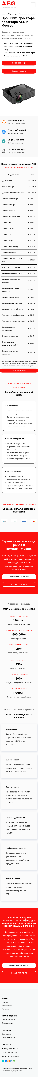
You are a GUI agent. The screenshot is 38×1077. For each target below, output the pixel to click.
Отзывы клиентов (8, 1037)
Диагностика (7, 181)
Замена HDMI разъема (11, 217)
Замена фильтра (8, 205)
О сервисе (5, 1002)
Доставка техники (8, 1020)
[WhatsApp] (14, 1061)
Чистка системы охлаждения (13, 321)
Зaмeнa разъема (8, 211)
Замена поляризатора (10, 246)
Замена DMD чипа (9, 223)
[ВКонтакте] (6, 1061)
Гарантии (5, 1009)
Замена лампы (8, 229)
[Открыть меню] (33, 4)
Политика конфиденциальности (12, 1070)
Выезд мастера (8, 187)
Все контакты (7, 1006)
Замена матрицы (8, 240)
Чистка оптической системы (13, 315)
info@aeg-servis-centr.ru (10, 1056)
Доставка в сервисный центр (13, 193)
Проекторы (13, 14)
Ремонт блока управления (12, 303)
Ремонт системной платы (12, 273)
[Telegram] (11, 1061)
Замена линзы (7, 234)
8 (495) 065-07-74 (19, 63)
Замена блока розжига (10, 297)
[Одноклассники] (8, 1061)
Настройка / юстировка (11, 267)
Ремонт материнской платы (12, 309)
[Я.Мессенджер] (3, 1061)
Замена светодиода (9, 252)
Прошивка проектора (10, 336)
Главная (5, 14)
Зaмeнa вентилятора (10, 199)
